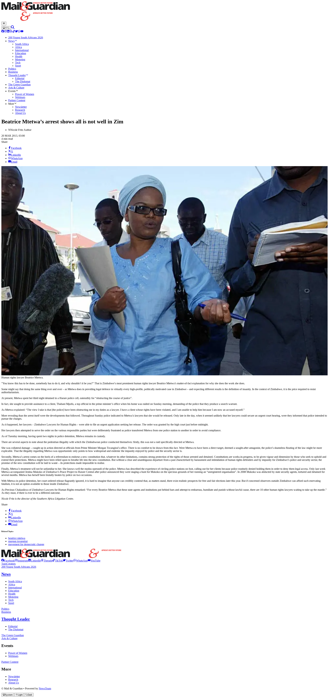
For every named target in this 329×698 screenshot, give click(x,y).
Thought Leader (15, 619)
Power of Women (17, 652)
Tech (11, 599)
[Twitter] (16, 31)
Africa (11, 584)
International (15, 587)
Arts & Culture (9, 638)
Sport (11, 603)
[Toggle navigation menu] (3, 23)
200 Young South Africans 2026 (18, 566)
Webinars (13, 656)
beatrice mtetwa (16, 538)
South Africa (15, 581)
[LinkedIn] (8, 31)
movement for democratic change (26, 544)
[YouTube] (22, 31)
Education (13, 590)
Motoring (13, 596)
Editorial (12, 626)
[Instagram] (5, 31)
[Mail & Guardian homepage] (164, 11)
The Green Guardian (12, 635)
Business (6, 611)
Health (11, 593)
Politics (5, 608)
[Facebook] (2, 31)
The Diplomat (15, 629)
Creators (11, 563)
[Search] (12, 27)
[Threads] (11, 31)
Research (13, 679)
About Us (13, 682)
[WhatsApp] (19, 31)
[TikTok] (13, 31)
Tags (4, 563)
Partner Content (9, 661)
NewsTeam (45, 688)
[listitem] (8, 560)
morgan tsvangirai (18, 541)
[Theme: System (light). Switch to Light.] (6, 28)
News (6, 574)
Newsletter (14, 676)
